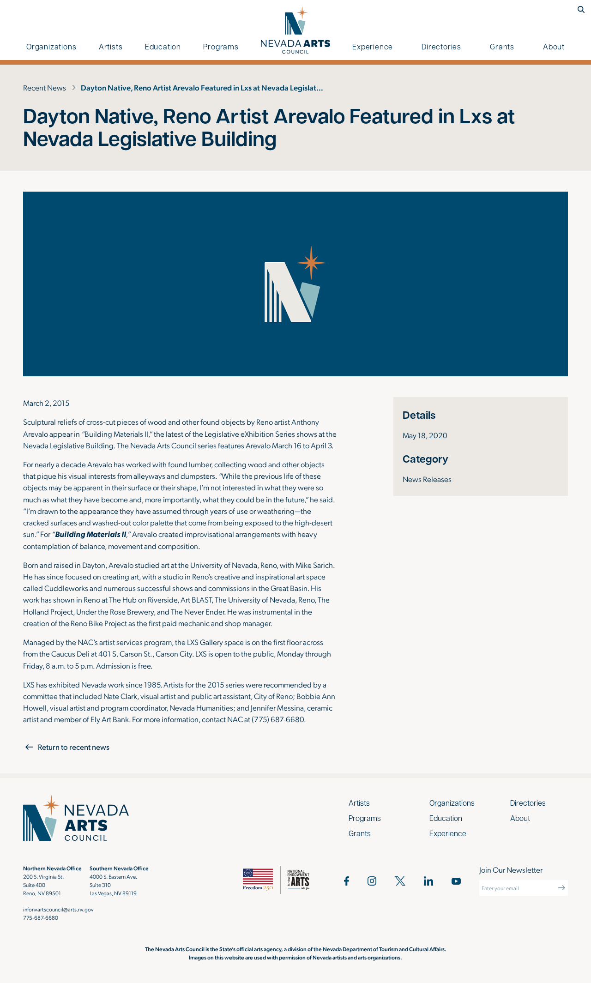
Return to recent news (73, 747)
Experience (372, 46)
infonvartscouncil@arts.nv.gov (58, 909)
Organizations (51, 46)
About (554, 46)
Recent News (44, 87)
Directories (441, 46)
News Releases (427, 479)
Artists (111, 46)
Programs (220, 46)
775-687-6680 (40, 917)
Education (163, 46)
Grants (502, 46)
